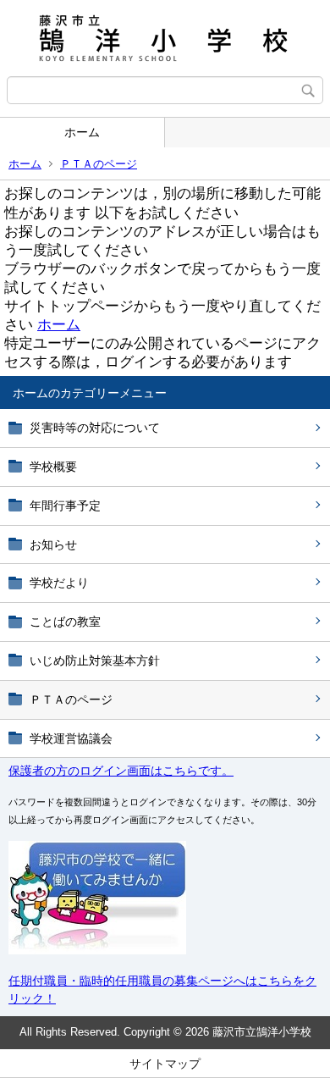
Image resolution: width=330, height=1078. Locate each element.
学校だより (59, 582)
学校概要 (53, 466)
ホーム (82, 132)
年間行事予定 (65, 505)
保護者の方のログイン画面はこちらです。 (121, 770)
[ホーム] (165, 38)
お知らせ (53, 544)
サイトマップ (165, 1063)
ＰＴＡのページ (98, 164)
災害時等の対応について (95, 427)
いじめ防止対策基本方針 (95, 660)
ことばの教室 (65, 621)
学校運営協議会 (71, 738)
